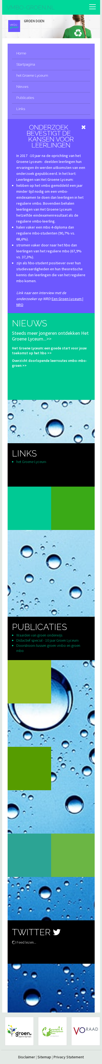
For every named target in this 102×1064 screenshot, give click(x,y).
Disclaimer (26, 1057)
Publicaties (25, 98)
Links (20, 109)
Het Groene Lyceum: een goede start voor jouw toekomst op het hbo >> (49, 350)
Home (21, 53)
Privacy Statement (69, 1057)
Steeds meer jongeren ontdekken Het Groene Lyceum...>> (50, 336)
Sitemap (44, 1057)
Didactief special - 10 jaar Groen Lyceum (47, 640)
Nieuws (22, 87)
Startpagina (25, 64)
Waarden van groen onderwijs (39, 635)
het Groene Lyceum (32, 75)
